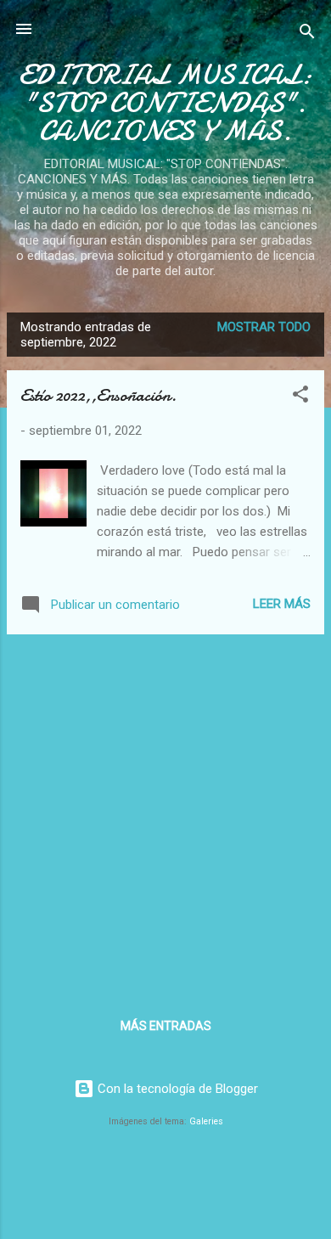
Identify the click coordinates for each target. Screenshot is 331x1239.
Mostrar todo (264, 327)
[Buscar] (307, 34)
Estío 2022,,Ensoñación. (98, 395)
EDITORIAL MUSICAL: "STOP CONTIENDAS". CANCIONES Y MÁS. (165, 103)
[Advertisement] (165, 813)
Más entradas (166, 1026)
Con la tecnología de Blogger (176, 1088)
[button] (300, 397)
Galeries (206, 1121)
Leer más (282, 603)
